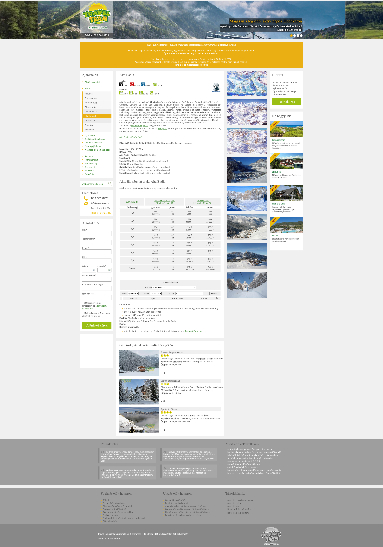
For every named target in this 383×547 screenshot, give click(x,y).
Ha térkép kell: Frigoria (238, 512)
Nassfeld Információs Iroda (240, 509)
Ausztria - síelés (234, 503)
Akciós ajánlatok (91, 82)
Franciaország (91, 98)
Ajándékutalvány (110, 521)
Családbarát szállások (93, 139)
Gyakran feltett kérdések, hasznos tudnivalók (124, 518)
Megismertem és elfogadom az (94, 305)
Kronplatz (162, 128)
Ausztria (88, 93)
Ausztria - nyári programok (240, 500)
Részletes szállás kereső (176, 503)
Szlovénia (89, 129)
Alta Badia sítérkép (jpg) (130, 137)
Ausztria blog (233, 506)
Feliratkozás (286, 101)
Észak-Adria (91, 111)
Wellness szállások (92, 142)
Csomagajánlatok (91, 146)
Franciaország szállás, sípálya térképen (183, 515)
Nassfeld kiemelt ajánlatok (96, 149)
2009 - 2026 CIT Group (109, 538)
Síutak (86, 88)
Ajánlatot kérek (97, 325)
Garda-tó (90, 120)
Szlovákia (89, 125)
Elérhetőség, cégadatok (114, 503)
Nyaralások (88, 135)
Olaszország (90, 107)
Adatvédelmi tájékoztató (114, 509)
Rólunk (106, 500)
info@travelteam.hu (100, 203)
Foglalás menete (110, 515)
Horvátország (91, 102)
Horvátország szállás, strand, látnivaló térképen (187, 512)
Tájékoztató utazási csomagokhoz (118, 512)
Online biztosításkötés (175, 500)
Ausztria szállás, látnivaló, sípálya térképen (185, 506)
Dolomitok (91, 116)
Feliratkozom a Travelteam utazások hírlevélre (96, 314)
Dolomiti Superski (139, 125)
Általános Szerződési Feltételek (117, 506)
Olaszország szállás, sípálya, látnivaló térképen (187, 509)
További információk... (101, 212)
